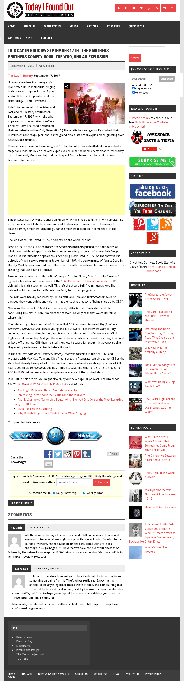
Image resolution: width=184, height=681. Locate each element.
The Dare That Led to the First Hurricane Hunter (158, 316)
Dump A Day (24, 641)
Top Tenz (22, 658)
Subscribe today (139, 118)
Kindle (161, 267)
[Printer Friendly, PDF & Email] (113, 455)
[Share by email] (48, 464)
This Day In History (20, 75)
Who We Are (132, 674)
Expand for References (25, 422)
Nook (172, 267)
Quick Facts (136, 26)
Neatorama (23, 645)
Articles (92, 26)
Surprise (29, 26)
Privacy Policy (153, 674)
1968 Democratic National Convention (85, 281)
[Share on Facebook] (48, 454)
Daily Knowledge (67, 493)
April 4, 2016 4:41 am (39, 527)
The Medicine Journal (30, 654)
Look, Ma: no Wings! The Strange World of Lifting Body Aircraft (160, 369)
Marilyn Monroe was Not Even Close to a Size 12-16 (160, 494)
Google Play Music (49, 383)
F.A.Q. (116, 674)
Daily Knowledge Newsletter (54, 674)
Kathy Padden (47, 65)
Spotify (31, 383)
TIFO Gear (26, 674)
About (11, 676)
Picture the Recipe (28, 650)
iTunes (20, 383)
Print (151, 267)
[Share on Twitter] (58, 454)
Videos (74, 26)
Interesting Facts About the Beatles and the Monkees (51, 395)
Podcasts (113, 26)
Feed (65, 383)
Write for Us (52, 26)
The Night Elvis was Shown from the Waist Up (47, 390)
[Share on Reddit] (67, 454)
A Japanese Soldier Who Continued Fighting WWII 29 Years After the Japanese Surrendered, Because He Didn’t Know (152, 533)
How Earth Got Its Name (160, 507)
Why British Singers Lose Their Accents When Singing (52, 413)
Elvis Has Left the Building (35, 409)
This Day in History (21, 502)
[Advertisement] (66, 190)
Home (11, 26)
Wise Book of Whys (20, 38)
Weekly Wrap (95, 493)
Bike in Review (25, 637)
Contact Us (81, 674)
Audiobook (153, 271)
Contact (46, 38)
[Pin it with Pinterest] (77, 454)
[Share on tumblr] (86, 454)
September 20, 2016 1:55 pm (48, 568)
